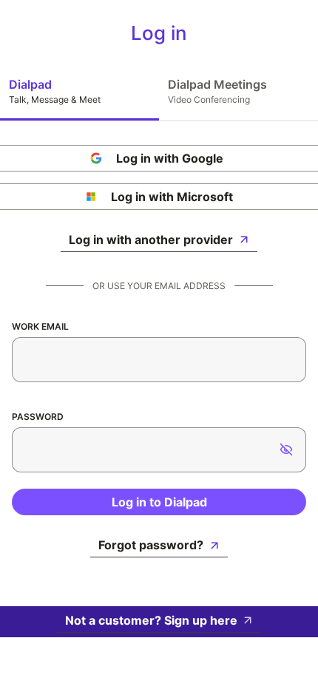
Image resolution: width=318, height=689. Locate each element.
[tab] (79, 91)
